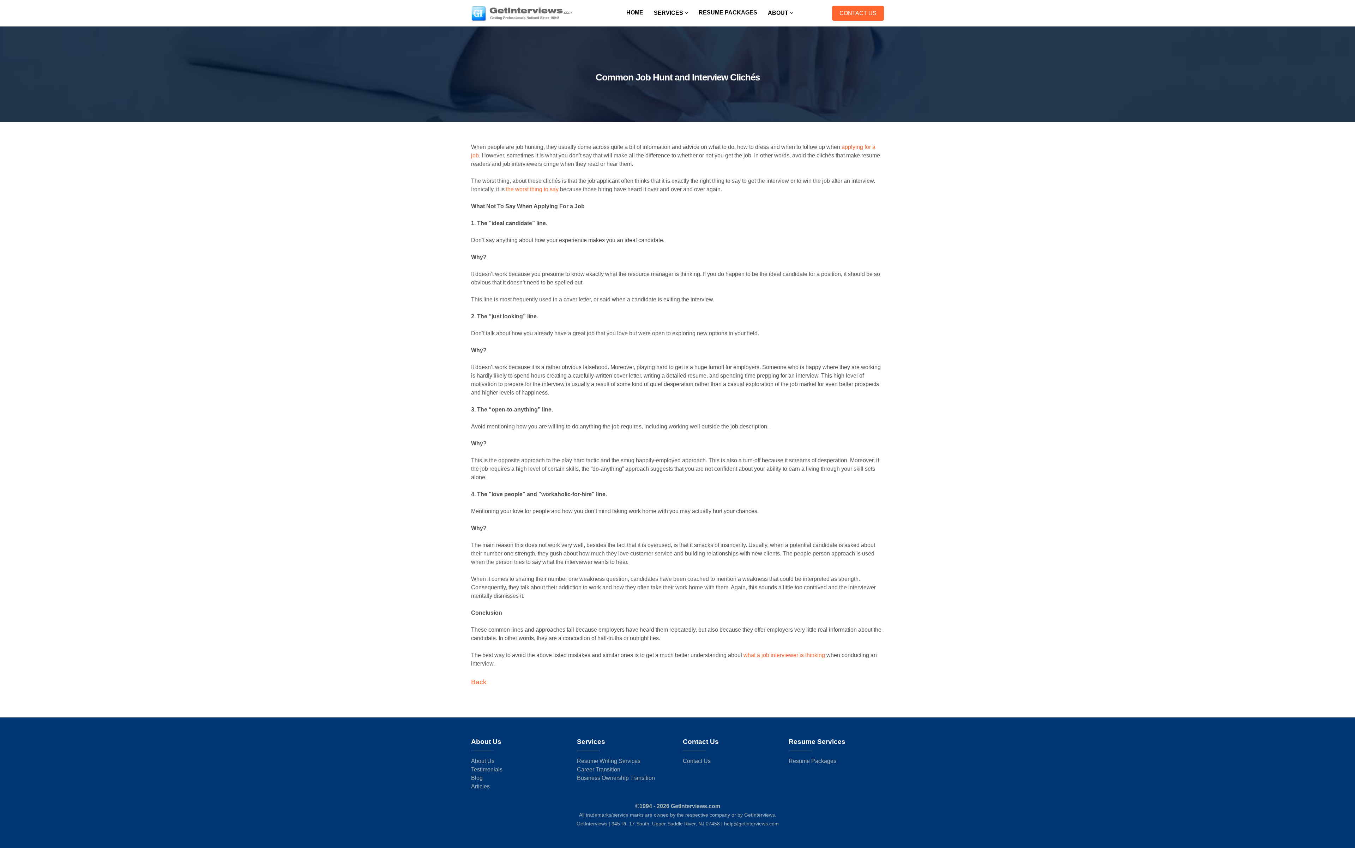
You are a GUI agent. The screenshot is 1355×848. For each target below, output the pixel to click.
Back (479, 682)
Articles (480, 786)
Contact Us (858, 13)
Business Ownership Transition (616, 778)
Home (634, 13)
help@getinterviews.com (751, 823)
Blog (477, 778)
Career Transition (598, 769)
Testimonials (486, 769)
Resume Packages (728, 13)
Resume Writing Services (608, 761)
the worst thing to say (532, 189)
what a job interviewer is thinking (784, 655)
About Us (482, 761)
